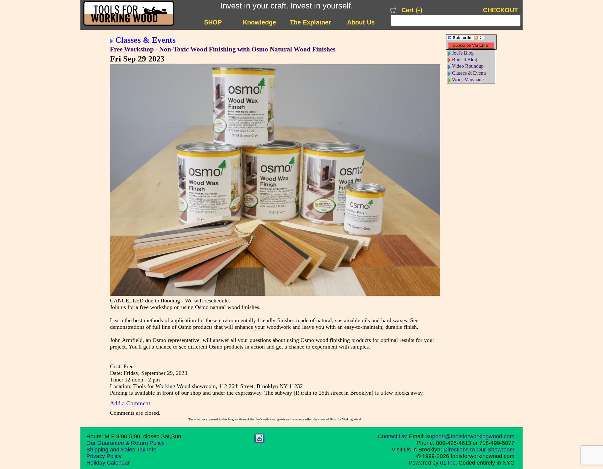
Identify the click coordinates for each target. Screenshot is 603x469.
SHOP (213, 22)
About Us (361, 22)
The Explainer (310, 22)
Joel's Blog (463, 53)
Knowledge (259, 22)
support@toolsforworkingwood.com (470, 436)
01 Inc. (448, 463)
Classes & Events (145, 40)
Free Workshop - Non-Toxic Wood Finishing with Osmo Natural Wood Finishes (222, 49)
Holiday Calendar (108, 463)
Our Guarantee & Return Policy (125, 443)
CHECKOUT (500, 10)
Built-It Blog (464, 59)
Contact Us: (392, 436)
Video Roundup (468, 66)
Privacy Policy (104, 456)
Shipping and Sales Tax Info (121, 449)
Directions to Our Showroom (478, 449)
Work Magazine (468, 79)
